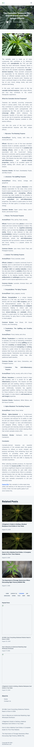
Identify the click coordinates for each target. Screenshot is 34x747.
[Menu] (31, 2)
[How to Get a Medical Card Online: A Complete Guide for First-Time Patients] (17, 541)
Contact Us (14, 593)
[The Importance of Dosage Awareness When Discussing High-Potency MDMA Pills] (17, 569)
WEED (28, 595)
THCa (19, 595)
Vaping (14, 595)
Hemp (23, 595)
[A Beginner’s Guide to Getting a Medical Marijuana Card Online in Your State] (17, 513)
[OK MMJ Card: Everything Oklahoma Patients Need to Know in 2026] (17, 620)
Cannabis (25, 22)
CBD (27, 593)
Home (7, 593)
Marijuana (7, 595)
